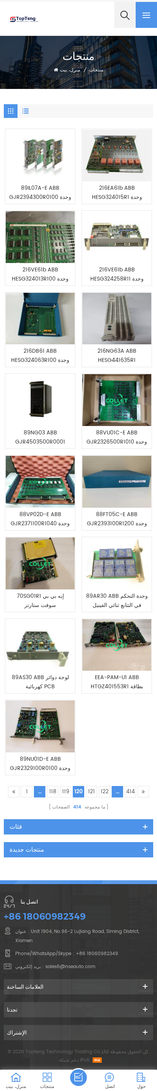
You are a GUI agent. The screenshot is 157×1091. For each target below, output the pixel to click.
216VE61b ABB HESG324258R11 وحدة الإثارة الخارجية (117, 274)
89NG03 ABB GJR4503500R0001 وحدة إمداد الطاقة (40, 437)
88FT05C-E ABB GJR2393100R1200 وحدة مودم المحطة (117, 519)
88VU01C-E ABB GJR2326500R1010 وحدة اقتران (117, 437)
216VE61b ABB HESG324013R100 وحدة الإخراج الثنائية (40, 274)
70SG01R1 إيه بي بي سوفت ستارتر (40, 601)
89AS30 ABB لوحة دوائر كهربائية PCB (40, 682)
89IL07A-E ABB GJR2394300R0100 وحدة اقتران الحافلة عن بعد (40, 193)
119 (65, 791)
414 (130, 791)
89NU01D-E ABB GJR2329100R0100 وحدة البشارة (40, 764)
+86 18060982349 (45, 916)
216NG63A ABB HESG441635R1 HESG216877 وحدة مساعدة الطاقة (117, 356)
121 (91, 791)
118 (52, 791)
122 (105, 791)
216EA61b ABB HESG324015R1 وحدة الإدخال (117, 193)
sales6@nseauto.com (70, 966)
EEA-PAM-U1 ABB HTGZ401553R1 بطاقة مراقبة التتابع (117, 682)
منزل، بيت (70, 70)
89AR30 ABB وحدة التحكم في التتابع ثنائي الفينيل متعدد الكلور (117, 601)
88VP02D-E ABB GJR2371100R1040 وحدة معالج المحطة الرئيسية (40, 519)
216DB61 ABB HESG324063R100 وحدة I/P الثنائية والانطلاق (40, 356)
